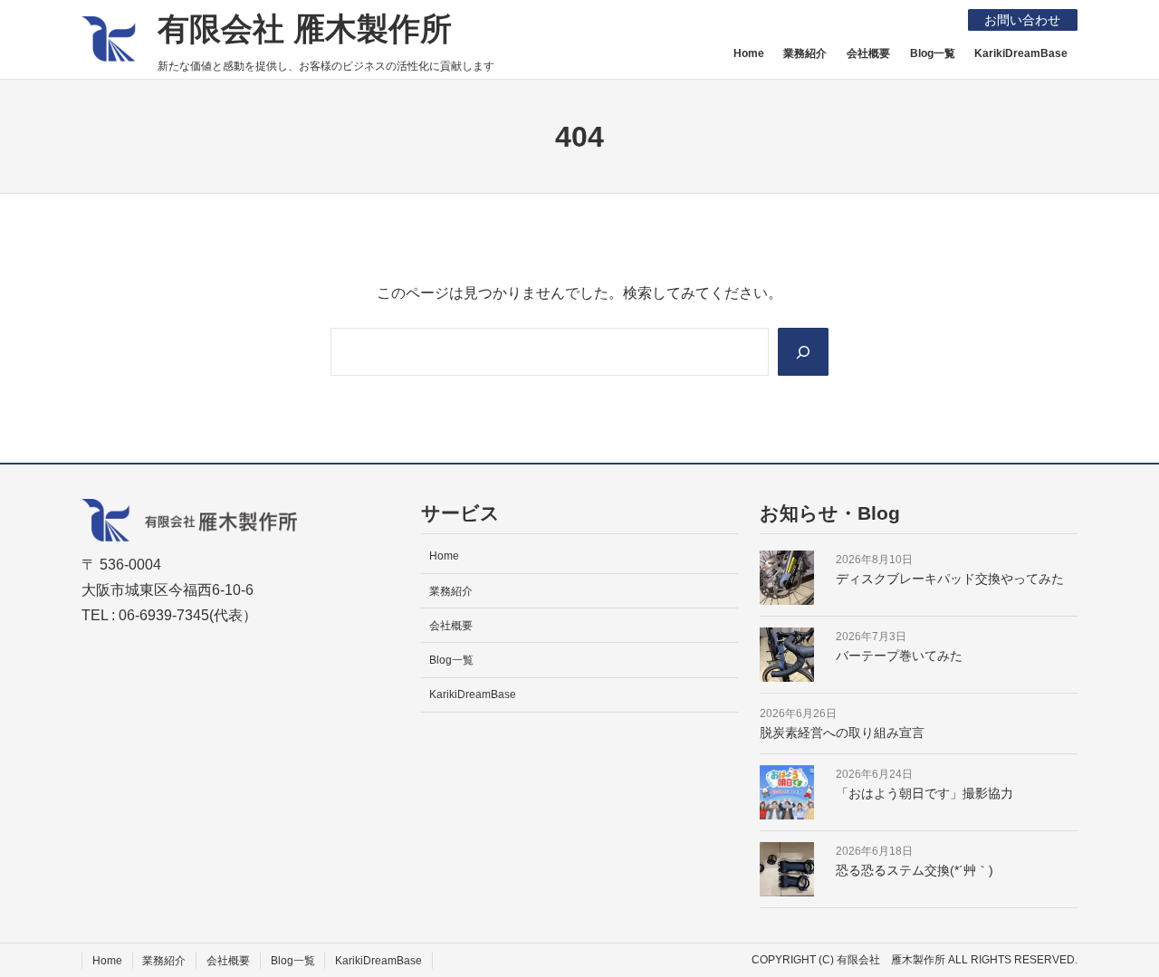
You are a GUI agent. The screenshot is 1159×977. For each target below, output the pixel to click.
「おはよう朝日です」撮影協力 (924, 793)
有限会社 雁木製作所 (305, 28)
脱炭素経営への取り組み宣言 (842, 732)
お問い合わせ (1022, 20)
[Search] (803, 351)
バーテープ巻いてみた (899, 655)
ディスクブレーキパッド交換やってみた (950, 578)
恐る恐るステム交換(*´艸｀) (914, 870)
